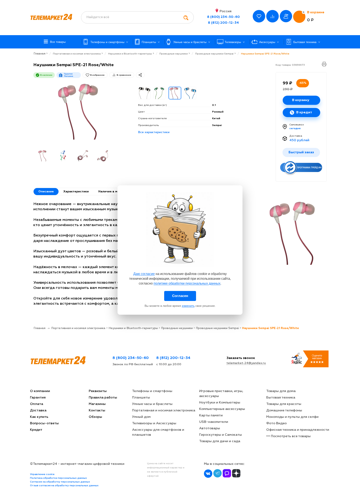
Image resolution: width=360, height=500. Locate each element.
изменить (188, 305)
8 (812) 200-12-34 (223, 23)
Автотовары (209, 428)
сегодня (295, 128)
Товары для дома (281, 391)
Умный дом (141, 417)
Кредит (36, 430)
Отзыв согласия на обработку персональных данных (64, 485)
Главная (39, 53)
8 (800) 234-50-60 (223, 17)
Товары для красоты (283, 404)
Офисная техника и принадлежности (297, 430)
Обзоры (95, 417)
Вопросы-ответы (44, 423)
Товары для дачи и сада (219, 441)
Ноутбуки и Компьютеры (219, 402)
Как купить (39, 417)
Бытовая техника (280, 397)
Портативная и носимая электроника (163, 410)
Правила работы (103, 397)
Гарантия (38, 397)
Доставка (295, 136)
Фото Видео (276, 423)
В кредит (304, 112)
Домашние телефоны (284, 410)
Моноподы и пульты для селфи (292, 417)
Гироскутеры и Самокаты (220, 435)
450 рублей (299, 140)
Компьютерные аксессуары (222, 409)
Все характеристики (154, 132)
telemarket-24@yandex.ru (246, 363)
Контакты (97, 410)
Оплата (36, 404)
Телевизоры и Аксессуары (154, 423)
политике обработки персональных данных (187, 283)
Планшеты (141, 397)
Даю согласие (144, 274)
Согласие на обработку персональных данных (60, 482)
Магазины (97, 404)
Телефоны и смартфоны (152, 391)
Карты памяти (211, 415)
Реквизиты (98, 391)
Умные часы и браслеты (152, 404)
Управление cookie (42, 474)
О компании (40, 391)
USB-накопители (213, 422)
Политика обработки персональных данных (58, 478)
